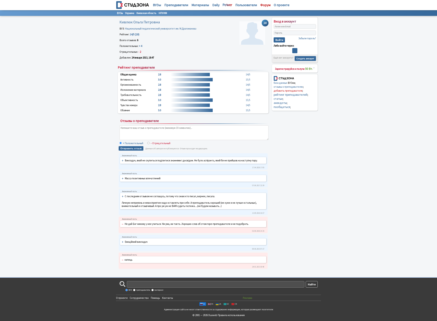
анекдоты (280, 103)
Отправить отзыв (131, 148)
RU (204, 304)
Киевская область (146, 13)
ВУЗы (157, 5)
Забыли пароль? (307, 38)
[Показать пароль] (313, 33)
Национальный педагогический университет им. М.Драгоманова (160, 28)
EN (212, 304)
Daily (216, 5)
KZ (228, 304)
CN (236, 304)
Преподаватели (176, 5)
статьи (278, 99)
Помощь (155, 298)
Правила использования (231, 315)
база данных (280, 82)
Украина (129, 13)
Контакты (167, 298)
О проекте (122, 298)
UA (220, 304)
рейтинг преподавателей (290, 95)
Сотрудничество (139, 298)
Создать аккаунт (305, 58)
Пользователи (246, 5)
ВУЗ (130, 290)
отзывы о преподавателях (288, 86)
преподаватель (143, 290)
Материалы (200, 5)
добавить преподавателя (288, 90)
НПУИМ (163, 13)
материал (158, 290)
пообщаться (282, 107)
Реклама (247, 298)
